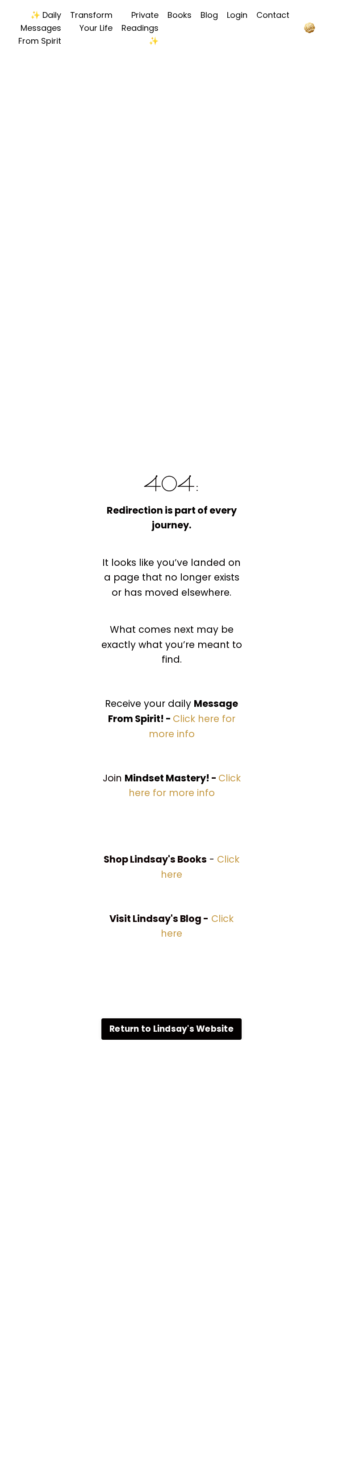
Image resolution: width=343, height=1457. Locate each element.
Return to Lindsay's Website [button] (171, 1029)
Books (179, 15)
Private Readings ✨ (140, 27)
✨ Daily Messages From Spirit (39, 27)
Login (237, 15)
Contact (272, 15)
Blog (209, 15)
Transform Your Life (91, 21)
